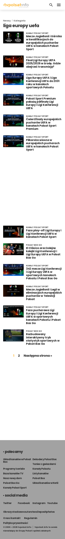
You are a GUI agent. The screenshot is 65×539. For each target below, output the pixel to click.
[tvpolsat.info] (16, 7)
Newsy (7, 20)
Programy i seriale (14, 468)
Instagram (38, 503)
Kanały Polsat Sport (15, 487)
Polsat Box (38, 478)
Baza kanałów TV (13, 473)
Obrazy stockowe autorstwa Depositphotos (29, 511)
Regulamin (30, 518)
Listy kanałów (40, 473)
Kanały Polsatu (41, 468)
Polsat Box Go (11, 483)
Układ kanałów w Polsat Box (17, 460)
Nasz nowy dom (12, 478)
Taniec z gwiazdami (44, 464)
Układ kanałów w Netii (45, 483)
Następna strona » (38, 355)
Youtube (52, 503)
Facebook (24, 503)
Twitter (7, 503)
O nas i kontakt (11, 518)
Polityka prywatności (15, 523)
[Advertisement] (32, 188)
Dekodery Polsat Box (44, 459)
